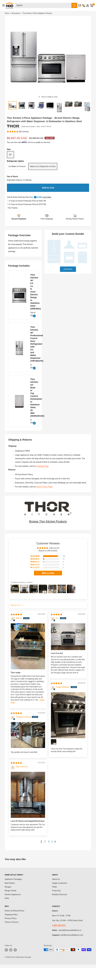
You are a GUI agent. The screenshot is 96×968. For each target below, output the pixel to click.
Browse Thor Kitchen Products (48, 521)
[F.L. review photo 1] (68, 636)
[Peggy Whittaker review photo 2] (53, 742)
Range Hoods (10, 891)
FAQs (54, 887)
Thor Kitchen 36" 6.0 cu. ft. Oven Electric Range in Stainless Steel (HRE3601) (32, 292)
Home (7, 13)
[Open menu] (3, 5)
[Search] (74, 5)
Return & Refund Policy (14, 911)
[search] (43, 5)
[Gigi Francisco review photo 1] (28, 795)
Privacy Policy (11, 918)
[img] (16, 614)
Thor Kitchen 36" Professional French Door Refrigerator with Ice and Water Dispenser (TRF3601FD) (32, 344)
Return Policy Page (44, 487)
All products (15, 13)
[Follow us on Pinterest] (15, 950)
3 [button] (48, 841)
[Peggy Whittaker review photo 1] (68, 715)
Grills (7, 898)
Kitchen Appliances (13, 894)
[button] (13, 132)
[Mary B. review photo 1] (28, 646)
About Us (56, 879)
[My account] (87, 5)
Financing (56, 891)
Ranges (8, 887)
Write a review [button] (48, 573)
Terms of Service (11, 922)
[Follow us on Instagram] (10, 950)
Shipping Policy (11, 915)
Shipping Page (42, 466)
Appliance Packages (13, 879)
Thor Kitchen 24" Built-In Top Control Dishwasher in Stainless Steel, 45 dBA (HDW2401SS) (32, 397)
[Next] (85, 56)
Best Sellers (10, 883)
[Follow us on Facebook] (6, 950)
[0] (91, 5)
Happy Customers (59, 883)
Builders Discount (59, 894)
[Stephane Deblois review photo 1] (28, 735)
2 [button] (45, 841)
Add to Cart (48, 187)
